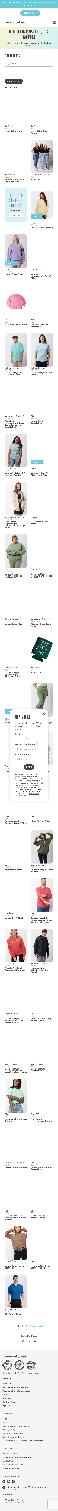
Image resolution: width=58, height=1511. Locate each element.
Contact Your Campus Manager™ (18, 1457)
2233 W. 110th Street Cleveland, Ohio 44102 (13, 1501)
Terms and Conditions (12, 1433)
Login (4, 1418)
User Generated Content (14, 1437)
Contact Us (7, 1460)
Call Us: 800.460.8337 (12, 1464)
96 (28, 1341)
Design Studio (30, 13)
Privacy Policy (34, 793)
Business (6, 1398)
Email (17, 734)
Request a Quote (10, 1453)
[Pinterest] (9, 1482)
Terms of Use (23, 796)
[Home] (14, 22)
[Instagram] (4, 1482)
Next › (33, 1325)
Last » (42, 1325)
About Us (6, 1383)
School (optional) (23, 754)
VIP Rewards (8, 1405)
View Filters (13, 81)
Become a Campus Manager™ (16, 1387)
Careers (6, 1394)
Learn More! (29, 5)
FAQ (4, 1422)
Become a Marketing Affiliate (16, 1391)
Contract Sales (9, 1402)
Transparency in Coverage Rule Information (22, 1440)
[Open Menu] (54, 22)
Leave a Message (10, 1468)
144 (34, 1341)
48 (23, 1341)
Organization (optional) (26, 744)
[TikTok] (13, 1482)
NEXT (29, 767)
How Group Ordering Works (15, 1426)
